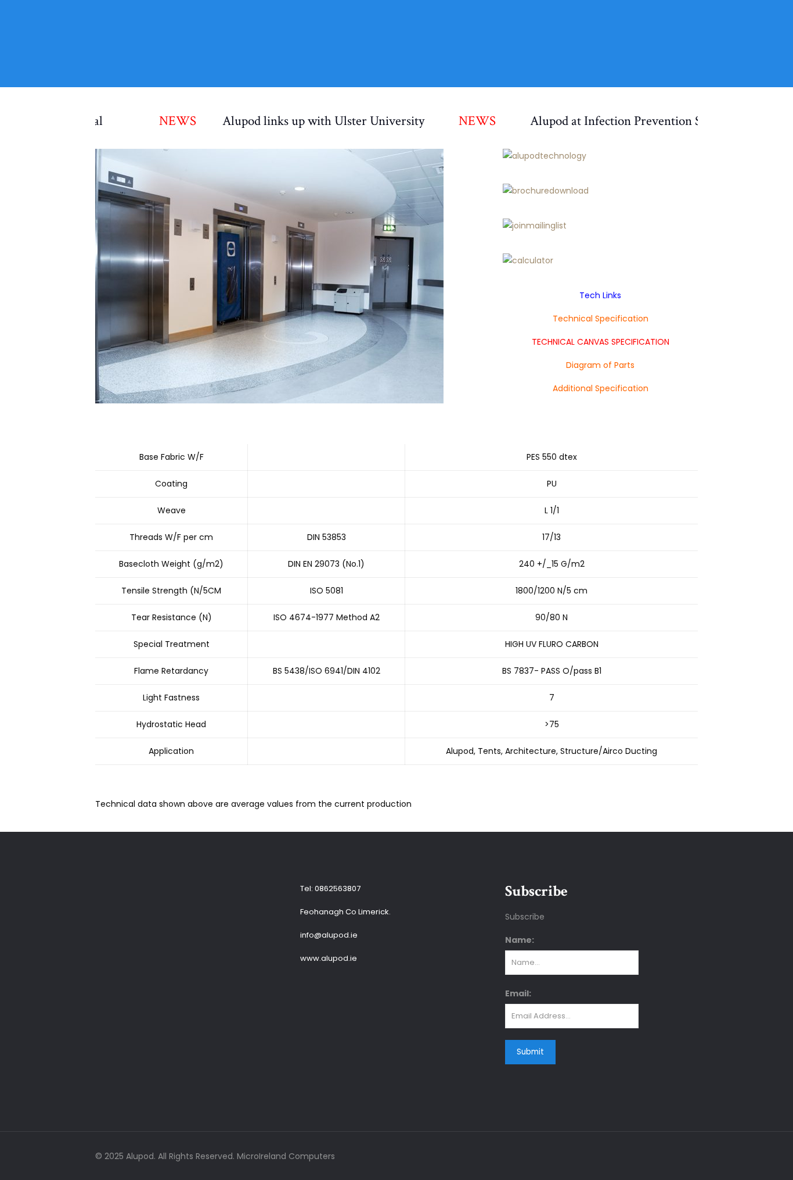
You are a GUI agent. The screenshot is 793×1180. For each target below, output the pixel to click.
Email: (518, 993)
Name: (519, 940)
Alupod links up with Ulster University (301, 121)
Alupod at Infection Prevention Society (609, 121)
